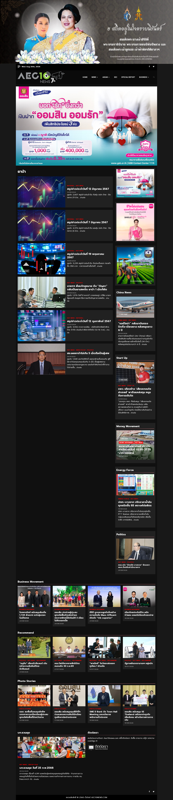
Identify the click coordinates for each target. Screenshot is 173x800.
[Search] (153, 77)
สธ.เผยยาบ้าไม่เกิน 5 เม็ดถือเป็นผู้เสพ (41, 359)
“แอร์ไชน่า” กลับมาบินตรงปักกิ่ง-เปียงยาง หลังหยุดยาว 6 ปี (135, 307)
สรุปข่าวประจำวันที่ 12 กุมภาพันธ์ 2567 (41, 325)
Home (85, 77)
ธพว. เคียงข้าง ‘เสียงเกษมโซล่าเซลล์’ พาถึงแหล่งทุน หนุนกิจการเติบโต (135, 372)
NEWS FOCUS (81, 350)
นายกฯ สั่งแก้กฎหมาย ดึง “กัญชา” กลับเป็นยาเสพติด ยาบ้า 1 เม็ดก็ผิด (41, 292)
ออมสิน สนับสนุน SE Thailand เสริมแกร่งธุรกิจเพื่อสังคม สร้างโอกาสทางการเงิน (139, 695)
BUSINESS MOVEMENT (26, 609)
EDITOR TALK (33, 764)
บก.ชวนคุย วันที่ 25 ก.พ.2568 (51, 747)
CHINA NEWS (122, 320)
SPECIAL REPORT (128, 77)
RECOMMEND (41, 660)
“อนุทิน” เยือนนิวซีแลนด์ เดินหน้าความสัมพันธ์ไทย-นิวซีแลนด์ (34, 647)
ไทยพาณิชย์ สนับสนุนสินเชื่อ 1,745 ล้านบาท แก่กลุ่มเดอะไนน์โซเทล (34, 596)
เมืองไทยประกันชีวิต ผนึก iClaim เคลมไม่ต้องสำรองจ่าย (139, 596)
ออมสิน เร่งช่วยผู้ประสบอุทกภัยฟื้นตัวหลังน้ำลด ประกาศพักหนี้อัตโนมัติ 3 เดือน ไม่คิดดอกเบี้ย (69, 596)
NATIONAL (71, 185)
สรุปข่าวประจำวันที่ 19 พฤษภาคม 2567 (41, 258)
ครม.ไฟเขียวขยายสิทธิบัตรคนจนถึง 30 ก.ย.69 (69, 647)
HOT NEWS (79, 185)
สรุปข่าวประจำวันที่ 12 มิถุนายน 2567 (41, 191)
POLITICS (79, 282)
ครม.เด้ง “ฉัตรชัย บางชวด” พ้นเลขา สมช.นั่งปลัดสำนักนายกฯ (135, 549)
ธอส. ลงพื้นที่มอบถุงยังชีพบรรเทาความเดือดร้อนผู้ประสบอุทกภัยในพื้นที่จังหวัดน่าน (34, 695)
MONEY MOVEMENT (126, 443)
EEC (115, 77)
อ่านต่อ (82, 197)
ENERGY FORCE (123, 499)
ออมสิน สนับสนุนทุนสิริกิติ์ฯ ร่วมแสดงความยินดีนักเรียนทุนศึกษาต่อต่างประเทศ (69, 695)
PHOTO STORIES (25, 708)
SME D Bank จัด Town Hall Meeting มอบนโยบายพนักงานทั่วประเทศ (104, 695)
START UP (130, 385)
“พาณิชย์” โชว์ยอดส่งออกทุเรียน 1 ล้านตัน (104, 647)
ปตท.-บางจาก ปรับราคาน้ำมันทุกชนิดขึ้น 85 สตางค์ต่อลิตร (135, 484)
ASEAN (105, 77)
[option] (135, 446)
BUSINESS (143, 77)
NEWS (94, 77)
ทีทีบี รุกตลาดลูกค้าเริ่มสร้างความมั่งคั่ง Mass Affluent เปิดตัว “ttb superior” (104, 596)
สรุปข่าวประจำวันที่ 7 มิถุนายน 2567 (41, 225)
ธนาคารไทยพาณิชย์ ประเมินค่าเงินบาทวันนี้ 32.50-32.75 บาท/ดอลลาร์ (135, 449)
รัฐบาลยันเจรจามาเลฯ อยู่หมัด (139, 647)
